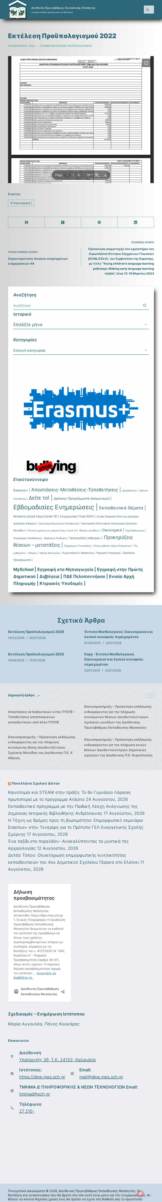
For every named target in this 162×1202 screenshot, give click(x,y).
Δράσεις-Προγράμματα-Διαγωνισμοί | (83, 498)
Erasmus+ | (21, 490)
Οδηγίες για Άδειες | (90, 530)
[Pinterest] (99, 222)
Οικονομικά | (21, 203)
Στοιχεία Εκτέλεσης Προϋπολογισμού (66, 45)
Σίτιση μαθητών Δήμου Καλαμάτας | (113, 545)
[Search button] (145, 305)
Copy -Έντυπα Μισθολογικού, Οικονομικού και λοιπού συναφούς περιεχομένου (113, 659)
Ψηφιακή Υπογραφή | (109, 552)
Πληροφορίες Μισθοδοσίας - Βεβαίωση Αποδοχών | (40, 538)
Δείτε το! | (41, 498)
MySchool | (24, 569)
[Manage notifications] (140, 1193)
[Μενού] (149, 10)
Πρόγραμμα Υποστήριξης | (78, 545)
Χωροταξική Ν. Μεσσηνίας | (78, 552)
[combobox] (76, 305)
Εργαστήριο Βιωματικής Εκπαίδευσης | (59, 523)
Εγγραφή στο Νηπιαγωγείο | (66, 569)
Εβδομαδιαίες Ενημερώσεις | (55, 507)
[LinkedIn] (135, 222)
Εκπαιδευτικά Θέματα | (122, 507)
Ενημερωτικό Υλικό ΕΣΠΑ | (78, 516)
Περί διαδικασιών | (135, 530)
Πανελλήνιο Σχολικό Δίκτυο (36, 783)
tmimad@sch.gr (34, 1094)
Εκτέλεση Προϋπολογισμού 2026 (36, 632)
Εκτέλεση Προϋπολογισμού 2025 (36, 654)
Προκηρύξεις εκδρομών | (86, 538)
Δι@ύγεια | (50, 576)
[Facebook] (26, 222)
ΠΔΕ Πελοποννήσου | (85, 576)
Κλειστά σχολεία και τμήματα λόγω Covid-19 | (53, 530)
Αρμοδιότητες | (130, 490)
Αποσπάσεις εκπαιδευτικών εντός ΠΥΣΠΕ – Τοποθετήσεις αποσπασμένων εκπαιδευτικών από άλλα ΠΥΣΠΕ (41, 717)
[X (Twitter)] (63, 222)
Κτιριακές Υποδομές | (62, 583)
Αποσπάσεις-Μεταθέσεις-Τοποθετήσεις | (76, 489)
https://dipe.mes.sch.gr (42, 1076)
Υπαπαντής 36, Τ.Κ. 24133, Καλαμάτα (57, 1059)
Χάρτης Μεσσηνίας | (50, 553)
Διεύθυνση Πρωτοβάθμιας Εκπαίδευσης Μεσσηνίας (63, 8)
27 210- (26, 1111)
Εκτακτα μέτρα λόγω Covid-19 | (36, 516)
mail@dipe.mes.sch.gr (101, 1076)
